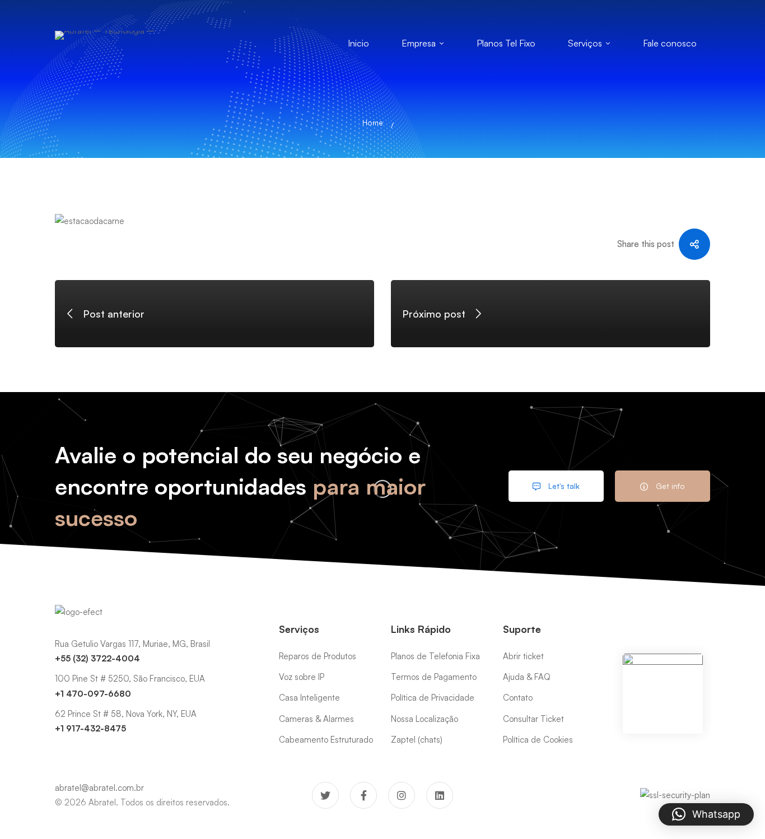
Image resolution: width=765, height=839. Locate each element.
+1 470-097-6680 (93, 693)
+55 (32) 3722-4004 (97, 658)
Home (372, 122)
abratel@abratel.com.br (99, 787)
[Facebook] (363, 795)
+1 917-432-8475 (90, 728)
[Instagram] (401, 795)
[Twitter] (325, 795)
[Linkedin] (439, 795)
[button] (706, 814)
